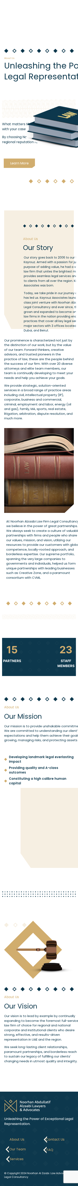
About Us (17, 1139)
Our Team (17, 1149)
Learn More (19, 163)
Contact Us (55, 1139)
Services (17, 1159)
